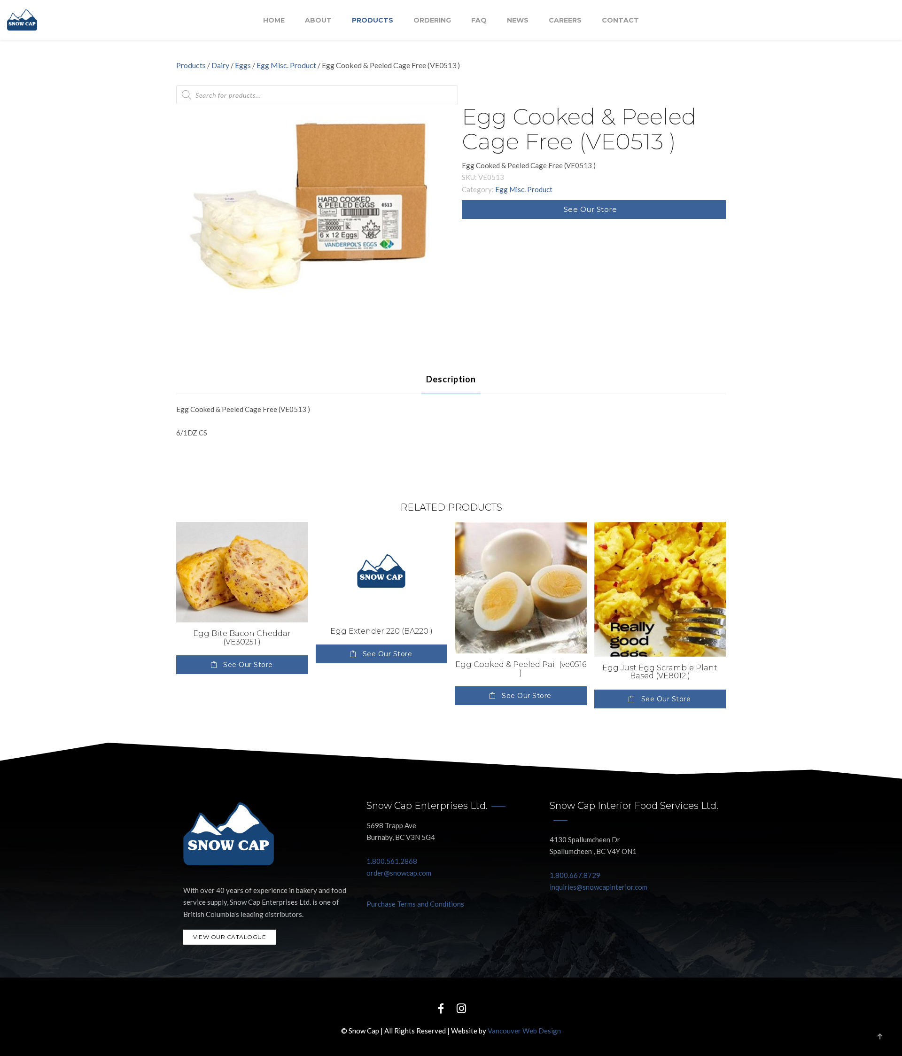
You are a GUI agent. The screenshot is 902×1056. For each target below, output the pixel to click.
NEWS (518, 20)
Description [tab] (451, 379)
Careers (565, 20)
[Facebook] (440, 1008)
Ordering (432, 20)
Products (372, 20)
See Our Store (590, 209)
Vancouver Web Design (524, 1030)
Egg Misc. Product (286, 65)
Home (274, 20)
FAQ (479, 20)
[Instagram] (461, 1008)
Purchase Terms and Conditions (415, 904)
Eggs (243, 65)
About (318, 20)
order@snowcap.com (398, 873)
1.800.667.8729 (575, 875)
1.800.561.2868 (391, 861)
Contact (620, 20)
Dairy (220, 65)
